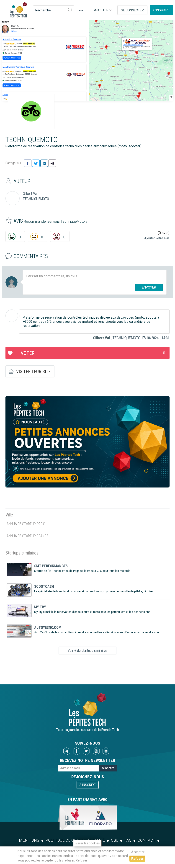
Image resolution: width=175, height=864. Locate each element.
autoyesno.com (47, 627)
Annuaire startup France (27, 536)
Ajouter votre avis (157, 238)
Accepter (137, 852)
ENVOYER (149, 287)
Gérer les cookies (87, 843)
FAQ (127, 840)
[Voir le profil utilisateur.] (12, 316)
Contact (146, 840)
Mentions (29, 840)
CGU (114, 840)
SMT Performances (51, 566)
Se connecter (132, 10)
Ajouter (101, 10)
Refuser (82, 860)
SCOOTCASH (44, 586)
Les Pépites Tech (18, 10)
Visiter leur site (33, 371)
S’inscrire (161, 10)
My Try (40, 607)
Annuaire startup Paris (26, 524)
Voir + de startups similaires (87, 650)
